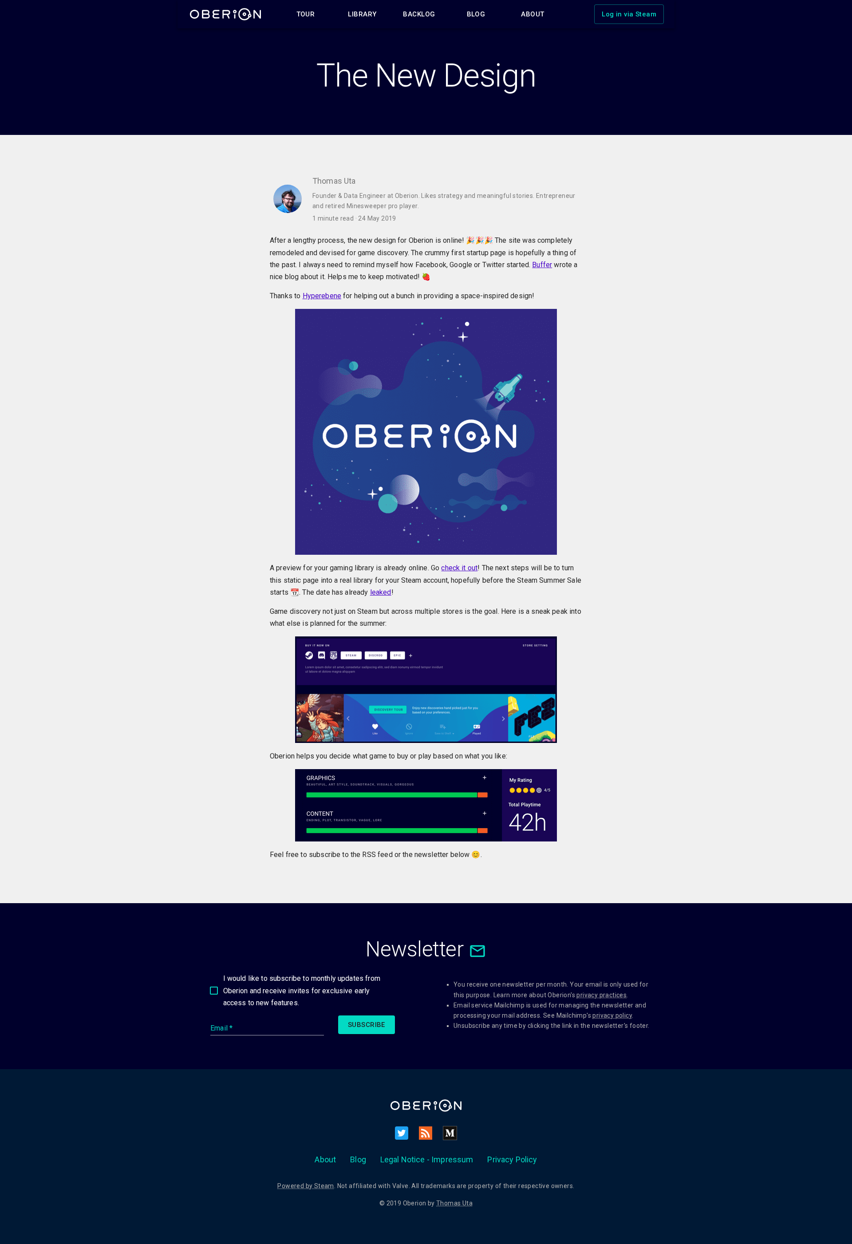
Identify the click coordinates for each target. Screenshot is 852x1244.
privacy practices (601, 995)
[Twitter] (402, 1133)
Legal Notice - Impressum (426, 1159)
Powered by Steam (305, 1185)
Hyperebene (322, 296)
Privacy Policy (512, 1159)
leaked (380, 592)
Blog (358, 1159)
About (325, 1159)
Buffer (542, 265)
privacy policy (612, 1015)
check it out (459, 568)
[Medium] (450, 1133)
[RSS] (426, 1133)
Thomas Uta (454, 1203)
